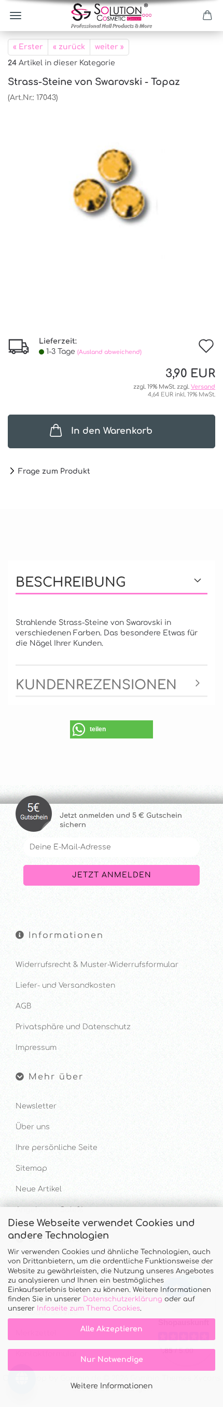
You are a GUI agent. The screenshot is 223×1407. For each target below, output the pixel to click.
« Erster (28, 47)
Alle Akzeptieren (111, 1329)
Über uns (33, 1127)
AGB (23, 1006)
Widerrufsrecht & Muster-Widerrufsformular (97, 965)
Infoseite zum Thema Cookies (88, 1308)
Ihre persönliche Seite (56, 1148)
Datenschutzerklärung (122, 1299)
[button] (111, 729)
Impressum (36, 1047)
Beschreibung (71, 582)
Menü (15, 15)
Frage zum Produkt (54, 471)
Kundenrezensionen (96, 685)
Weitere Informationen (111, 1386)
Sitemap (31, 1168)
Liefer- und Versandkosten (65, 985)
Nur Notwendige (111, 1359)
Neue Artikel (39, 1189)
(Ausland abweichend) (109, 352)
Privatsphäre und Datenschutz (73, 1027)
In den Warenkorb (111, 431)
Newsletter (36, 1106)
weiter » (109, 47)
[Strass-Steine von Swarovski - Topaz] (111, 180)
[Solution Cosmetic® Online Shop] (111, 15)
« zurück (69, 47)
